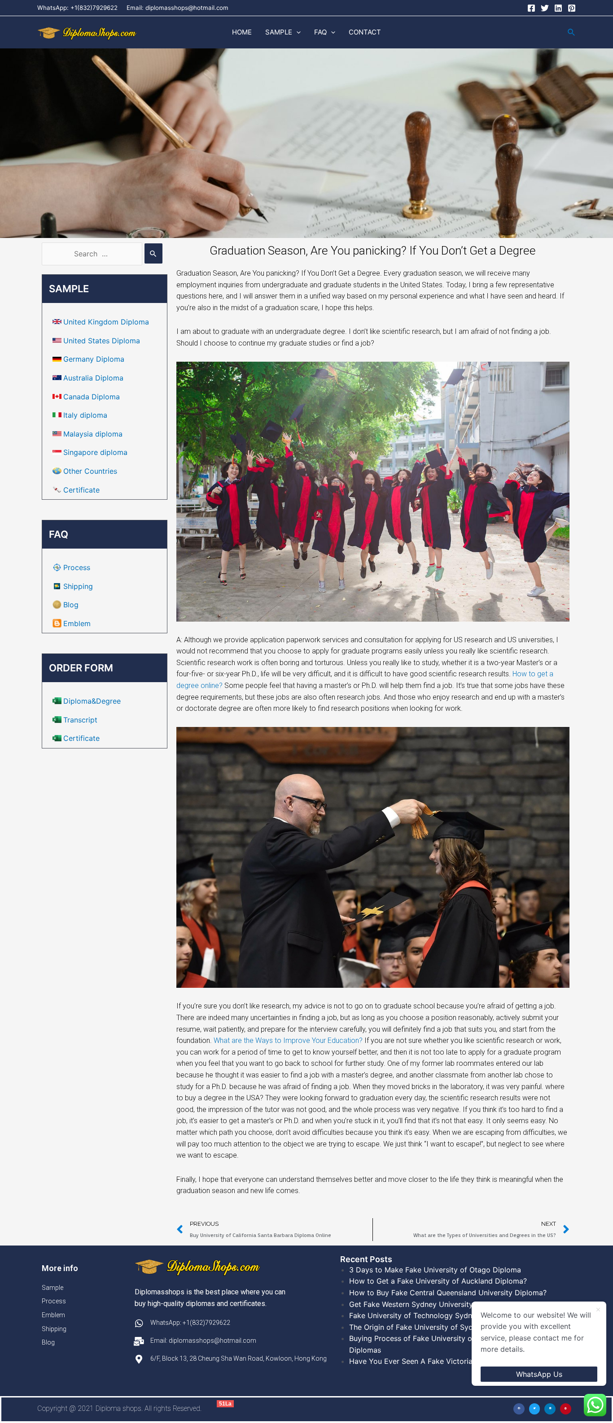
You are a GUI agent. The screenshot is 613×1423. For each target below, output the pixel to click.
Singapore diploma (95, 452)
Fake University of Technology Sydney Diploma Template (446, 1315)
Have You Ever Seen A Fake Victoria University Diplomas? (448, 1361)
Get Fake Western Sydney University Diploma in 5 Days (443, 1304)
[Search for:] (102, 253)
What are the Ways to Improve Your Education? (288, 1040)
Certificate (81, 489)
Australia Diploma (93, 377)
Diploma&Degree (92, 700)
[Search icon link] (572, 32)
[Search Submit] (153, 253)
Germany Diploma (93, 359)
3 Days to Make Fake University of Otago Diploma (435, 1269)
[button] (519, 1408)
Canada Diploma (91, 396)
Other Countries (90, 471)
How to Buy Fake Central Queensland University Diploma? (448, 1292)
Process (76, 567)
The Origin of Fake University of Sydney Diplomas (434, 1327)
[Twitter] (545, 8)
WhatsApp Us (539, 1374)
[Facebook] (531, 8)
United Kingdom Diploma (106, 321)
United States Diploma (101, 340)
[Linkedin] (558, 8)
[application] (296, 32)
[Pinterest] (572, 8)
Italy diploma (85, 415)
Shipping (78, 586)
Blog (71, 604)
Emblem (77, 623)
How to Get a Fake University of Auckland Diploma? (438, 1280)
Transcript (80, 719)
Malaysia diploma (93, 433)
